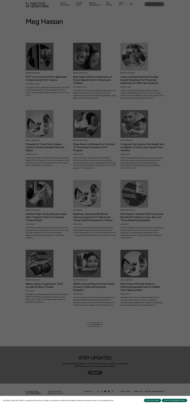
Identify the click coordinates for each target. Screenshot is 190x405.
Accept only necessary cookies (174, 400)
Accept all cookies (152, 400)
